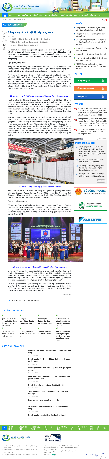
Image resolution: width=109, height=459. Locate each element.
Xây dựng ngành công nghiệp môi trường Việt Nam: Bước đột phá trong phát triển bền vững (91, 168)
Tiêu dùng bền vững (51, 15)
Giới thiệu (12, 15)
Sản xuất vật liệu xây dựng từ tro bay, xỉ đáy (24, 45)
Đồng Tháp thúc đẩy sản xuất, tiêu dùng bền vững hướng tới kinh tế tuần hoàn (90, 29)
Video (100, 15)
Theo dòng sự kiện (85, 143)
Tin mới (78, 23)
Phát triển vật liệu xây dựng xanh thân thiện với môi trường (30, 39)
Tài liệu (78, 74)
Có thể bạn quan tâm (13, 346)
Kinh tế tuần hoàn (66, 15)
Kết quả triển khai (82, 428)
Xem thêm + (102, 138)
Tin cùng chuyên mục (13, 311)
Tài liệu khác (82, 96)
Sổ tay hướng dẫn (83, 80)
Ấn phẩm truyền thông (85, 88)
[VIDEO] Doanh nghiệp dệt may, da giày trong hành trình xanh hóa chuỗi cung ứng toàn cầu (91, 66)
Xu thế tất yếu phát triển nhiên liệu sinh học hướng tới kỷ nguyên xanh (92, 175)
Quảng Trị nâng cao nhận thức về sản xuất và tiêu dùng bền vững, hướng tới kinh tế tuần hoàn (91, 42)
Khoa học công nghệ (81, 15)
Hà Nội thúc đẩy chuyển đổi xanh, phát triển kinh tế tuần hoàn (91, 161)
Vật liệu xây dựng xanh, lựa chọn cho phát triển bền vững (29, 42)
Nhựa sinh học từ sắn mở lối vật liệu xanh (91, 54)
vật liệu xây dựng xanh (18, 300)
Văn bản (79, 104)
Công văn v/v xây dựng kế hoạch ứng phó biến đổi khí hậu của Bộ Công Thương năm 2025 (91, 131)
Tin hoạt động (23, 15)
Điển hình (93, 15)
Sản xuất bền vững (36, 15)
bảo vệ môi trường (33, 300)
